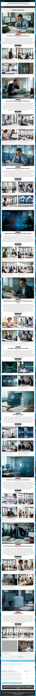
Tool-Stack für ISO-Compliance (18, 613)
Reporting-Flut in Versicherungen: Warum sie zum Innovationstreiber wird (18, 479)
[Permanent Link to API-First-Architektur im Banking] (25, 632)
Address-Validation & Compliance (18, 414)
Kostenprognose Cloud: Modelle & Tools (24, 505)
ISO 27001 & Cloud (21, 259)
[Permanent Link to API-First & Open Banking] (9, 381)
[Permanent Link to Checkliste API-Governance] (9, 201)
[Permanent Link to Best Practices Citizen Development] (25, 512)
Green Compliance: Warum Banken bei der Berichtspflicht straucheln (18, 35)
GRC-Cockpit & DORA (5, 328)
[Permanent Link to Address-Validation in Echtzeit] (25, 322)
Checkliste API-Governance (6, 207)
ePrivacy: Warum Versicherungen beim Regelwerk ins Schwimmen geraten (18, 101)
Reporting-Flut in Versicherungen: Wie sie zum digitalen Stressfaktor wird (18, 168)
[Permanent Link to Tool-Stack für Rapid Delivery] (9, 367)
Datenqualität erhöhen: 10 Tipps (7, 505)
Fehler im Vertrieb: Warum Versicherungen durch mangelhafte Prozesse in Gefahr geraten (18, 546)
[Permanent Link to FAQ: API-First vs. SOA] (25, 68)
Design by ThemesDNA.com (18, 694)
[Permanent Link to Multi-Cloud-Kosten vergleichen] (25, 367)
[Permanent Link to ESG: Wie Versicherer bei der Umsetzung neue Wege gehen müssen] (25, 267)
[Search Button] (34, 7)
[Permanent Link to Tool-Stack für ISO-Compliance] (18, 600)
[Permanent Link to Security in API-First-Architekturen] (25, 187)
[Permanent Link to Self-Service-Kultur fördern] (9, 187)
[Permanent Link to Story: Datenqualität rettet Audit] (9, 68)
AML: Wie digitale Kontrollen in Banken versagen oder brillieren (18, 348)
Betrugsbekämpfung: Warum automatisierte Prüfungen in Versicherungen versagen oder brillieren (18, 301)
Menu (3, 1)
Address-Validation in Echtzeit (23, 328)
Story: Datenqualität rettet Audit (7, 75)
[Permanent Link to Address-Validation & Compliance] (18, 401)
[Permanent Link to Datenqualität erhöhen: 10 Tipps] (9, 498)
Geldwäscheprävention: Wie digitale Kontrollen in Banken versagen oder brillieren (18, 233)
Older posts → (21, 656)
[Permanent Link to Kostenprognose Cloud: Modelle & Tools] (25, 498)
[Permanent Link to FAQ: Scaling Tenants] (25, 432)
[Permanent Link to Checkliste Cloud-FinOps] (9, 632)
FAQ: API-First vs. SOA (21, 75)
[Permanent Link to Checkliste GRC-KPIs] (9, 432)
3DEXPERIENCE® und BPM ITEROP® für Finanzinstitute (18, 3)
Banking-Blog (18, 34)
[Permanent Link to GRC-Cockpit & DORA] (9, 322)
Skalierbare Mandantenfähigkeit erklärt (24, 586)
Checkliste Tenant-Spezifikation (23, 207)
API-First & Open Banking (6, 387)
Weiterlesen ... (18, 45)
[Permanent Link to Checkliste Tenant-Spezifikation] (25, 201)
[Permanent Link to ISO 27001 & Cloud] (25, 252)
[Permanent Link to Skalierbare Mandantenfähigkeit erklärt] (25, 579)
